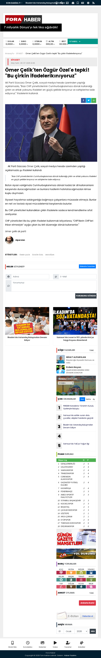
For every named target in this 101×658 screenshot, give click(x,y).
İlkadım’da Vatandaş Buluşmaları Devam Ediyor (75, 426)
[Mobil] (57, 3)
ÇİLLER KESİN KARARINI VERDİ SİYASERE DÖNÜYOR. (77, 371)
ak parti (21, 231)
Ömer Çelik (33, 166)
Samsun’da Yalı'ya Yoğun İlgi (73, 445)
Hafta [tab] (88, 399)
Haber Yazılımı (70, 655)
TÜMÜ (91, 350)
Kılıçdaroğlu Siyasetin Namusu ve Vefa (80, 361)
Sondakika (27, 647)
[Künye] (88, 3)
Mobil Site (12, 647)
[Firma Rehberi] (72, 3)
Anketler (81, 647)
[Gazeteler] (82, 3)
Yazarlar (68, 647)
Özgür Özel (37, 254)
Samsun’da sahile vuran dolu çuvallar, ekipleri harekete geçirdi (75, 417)
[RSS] (93, 3)
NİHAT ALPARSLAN (76, 357)
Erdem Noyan (73, 367)
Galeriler (42, 647)
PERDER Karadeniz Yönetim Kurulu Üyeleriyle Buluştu (76, 408)
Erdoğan (49, 254)
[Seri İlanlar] (77, 3)
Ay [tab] (94, 399)
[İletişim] (67, 3)
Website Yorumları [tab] (87, 266)
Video (55, 647)
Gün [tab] (82, 399)
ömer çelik (11, 231)
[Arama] (61, 3)
